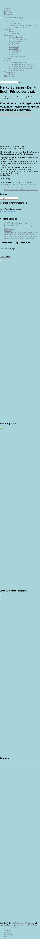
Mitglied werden (9, 76)
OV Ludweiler (13, 49)
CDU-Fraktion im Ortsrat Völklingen (21, 68)
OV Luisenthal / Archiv (21, 39)
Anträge (11, 31)
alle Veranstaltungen (9, 211)
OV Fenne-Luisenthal (16, 37)
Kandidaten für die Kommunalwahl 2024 (22, 25)
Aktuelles (7, 29)
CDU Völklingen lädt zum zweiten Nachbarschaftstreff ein (16, 224)
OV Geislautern (14, 43)
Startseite (12, 97)
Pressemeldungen (14, 33)
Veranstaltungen (9, 72)
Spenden (7, 8)
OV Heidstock (13, 45)
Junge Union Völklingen (17, 56)
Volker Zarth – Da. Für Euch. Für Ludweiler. (20, 188)
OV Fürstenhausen (15, 41)
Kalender (12, 74)
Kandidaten (32, 184)
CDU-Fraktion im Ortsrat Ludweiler (21, 66)
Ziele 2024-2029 (14, 23)
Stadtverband (8, 35)
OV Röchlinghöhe (15, 51)
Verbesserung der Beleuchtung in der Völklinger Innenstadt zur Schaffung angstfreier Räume (20, 237)
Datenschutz (8, 14)
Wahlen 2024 (8, 21)
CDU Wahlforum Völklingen (18, 27)
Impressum (8, 12)
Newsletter (8, 58)
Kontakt (7, 10)
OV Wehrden (13, 54)
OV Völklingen (14, 52)
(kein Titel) (8, 231)
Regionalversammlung (16, 70)
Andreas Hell (4, 184)
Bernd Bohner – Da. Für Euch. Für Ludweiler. (21, 190)
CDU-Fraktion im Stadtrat (17, 62)
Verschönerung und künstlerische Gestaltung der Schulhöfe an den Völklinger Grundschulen (20, 234)
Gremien (7, 60)
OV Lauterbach (14, 47)
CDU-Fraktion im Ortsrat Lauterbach (21, 64)
